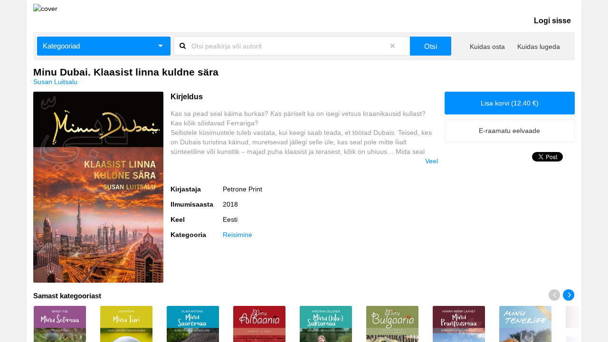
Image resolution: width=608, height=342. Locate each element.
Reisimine (237, 234)
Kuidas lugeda (538, 46)
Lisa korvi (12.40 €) (510, 103)
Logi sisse (552, 21)
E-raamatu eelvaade (509, 130)
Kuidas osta (487, 46)
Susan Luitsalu (55, 82)
